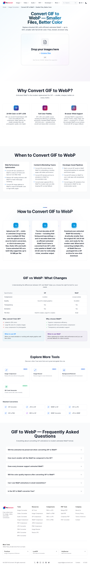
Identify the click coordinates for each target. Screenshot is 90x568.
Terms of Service (80, 516)
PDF (40, 3)
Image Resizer (36, 529)
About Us (78, 510)
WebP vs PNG (50, 513)
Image (18, 3)
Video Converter (22, 513)
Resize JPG (35, 532)
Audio (33, 3)
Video (25, 3)
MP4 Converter (21, 532)
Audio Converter (22, 516)
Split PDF (63, 513)
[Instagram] (40, 562)
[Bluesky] (49, 562)
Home (4, 7)
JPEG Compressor (37, 523)
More (56, 3)
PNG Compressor (37, 526)
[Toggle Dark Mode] (86, 3)
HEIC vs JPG (50, 516)
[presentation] (45, 49)
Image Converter (22, 510)
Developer (48, 3)
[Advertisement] (8, 34)
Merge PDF (64, 510)
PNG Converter (21, 529)
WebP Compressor (37, 520)
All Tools (34, 510)
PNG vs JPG (49, 510)
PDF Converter (65, 520)
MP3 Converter (21, 535)
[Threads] (43, 562)
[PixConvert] (8, 2)
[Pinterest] (46, 562)
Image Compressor (22, 520)
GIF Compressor (36, 516)
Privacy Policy (79, 513)
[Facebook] (37, 562)
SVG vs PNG (50, 520)
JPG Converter (21, 526)
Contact (77, 520)
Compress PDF (65, 516)
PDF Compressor (22, 523)
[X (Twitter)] (34, 562)
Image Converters (14, 7)
